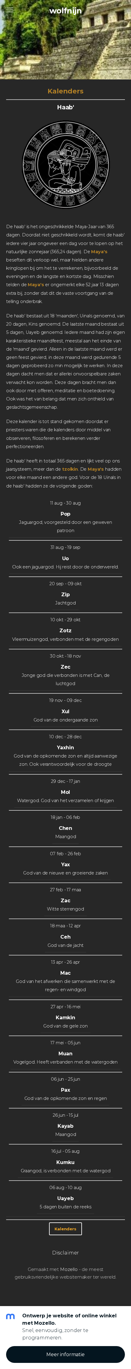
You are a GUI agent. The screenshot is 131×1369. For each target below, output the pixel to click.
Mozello (69, 1269)
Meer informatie (65, 1354)
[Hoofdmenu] (10, 10)
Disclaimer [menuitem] (65, 1253)
